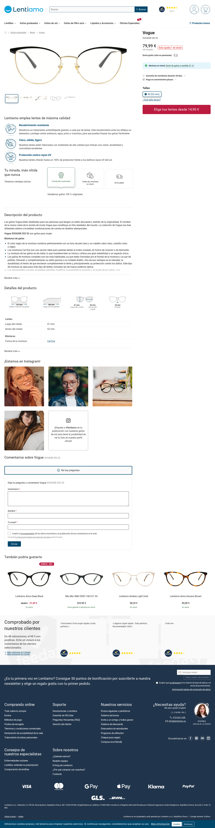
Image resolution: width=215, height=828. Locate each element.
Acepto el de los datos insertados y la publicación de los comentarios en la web (52, 535)
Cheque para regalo (110, 737)
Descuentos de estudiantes (114, 728)
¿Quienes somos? (61, 756)
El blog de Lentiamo (62, 765)
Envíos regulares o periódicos (116, 711)
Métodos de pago (13, 719)
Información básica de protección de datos (191, 689)
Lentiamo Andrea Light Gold (133, 596)
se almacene (175, 682)
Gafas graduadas (18, 32)
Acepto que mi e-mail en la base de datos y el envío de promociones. (185, 684)
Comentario (14, 489)
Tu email (12, 522)
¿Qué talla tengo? (152, 99)
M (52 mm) (154, 94)
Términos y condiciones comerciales (22, 728)
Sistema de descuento (112, 724)
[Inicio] (5, 32)
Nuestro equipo (60, 760)
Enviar (14, 544)
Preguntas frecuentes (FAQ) (66, 719)
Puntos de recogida (14, 724)
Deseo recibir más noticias (197, 677)
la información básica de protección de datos (33, 537)
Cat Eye (51, 341)
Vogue (42, 32)
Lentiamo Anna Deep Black (29, 596)
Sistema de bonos (110, 715)
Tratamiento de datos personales (20, 737)
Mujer (32, 32)
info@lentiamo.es (177, 721)
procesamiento (28, 533)
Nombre (12, 510)
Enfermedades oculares (16, 760)
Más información (160, 824)
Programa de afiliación (112, 733)
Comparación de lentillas (16, 769)
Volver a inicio (10, 816)
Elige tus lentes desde (176, 109)
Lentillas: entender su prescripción (21, 765)
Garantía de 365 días (63, 715)
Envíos (7, 715)
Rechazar (188, 824)
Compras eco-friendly (111, 741)
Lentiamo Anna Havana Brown (186, 596)
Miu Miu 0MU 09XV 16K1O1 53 (81, 596)
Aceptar (176, 824)
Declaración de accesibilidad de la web (23, 733)
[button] (11, 98)
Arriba (20, 816)
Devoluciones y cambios (65, 711)
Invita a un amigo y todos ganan (117, 719)
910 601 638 (179, 717)
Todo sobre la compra (15, 711)
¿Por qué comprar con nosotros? (69, 769)
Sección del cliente (62, 724)
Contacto (57, 774)
